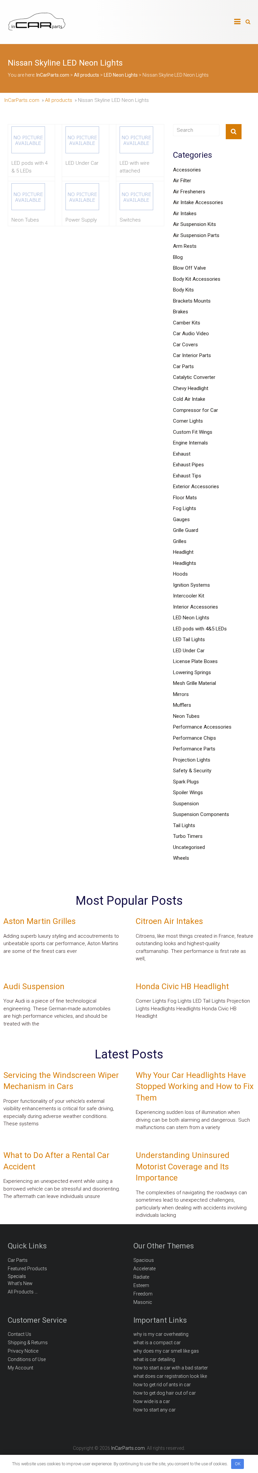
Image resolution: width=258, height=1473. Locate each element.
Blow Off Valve (189, 268)
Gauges (181, 519)
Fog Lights (184, 508)
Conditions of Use (27, 1359)
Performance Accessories (202, 727)
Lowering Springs (192, 672)
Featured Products (27, 1268)
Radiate (141, 1277)
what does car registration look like (170, 1376)
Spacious (143, 1260)
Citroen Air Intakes (169, 921)
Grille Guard (185, 530)
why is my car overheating (160, 1334)
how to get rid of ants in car (162, 1384)
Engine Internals (190, 443)
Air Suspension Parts (196, 235)
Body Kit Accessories (196, 279)
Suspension (186, 804)
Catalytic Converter (194, 377)
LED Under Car (189, 651)
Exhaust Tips (187, 476)
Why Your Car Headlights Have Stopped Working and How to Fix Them (195, 1086)
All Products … (23, 1291)
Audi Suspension (33, 986)
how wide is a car (151, 1401)
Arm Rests (185, 246)
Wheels (181, 858)
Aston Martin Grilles (39, 921)
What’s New (20, 1283)
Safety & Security (192, 771)
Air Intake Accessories (198, 202)
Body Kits (183, 290)
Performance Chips (194, 738)
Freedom (143, 1293)
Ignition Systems (191, 585)
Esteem (141, 1285)
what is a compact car (157, 1342)
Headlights (184, 563)
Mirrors (181, 694)
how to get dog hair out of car (164, 1393)
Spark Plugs (186, 782)
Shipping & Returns (28, 1342)
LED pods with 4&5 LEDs (200, 629)
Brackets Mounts (192, 301)
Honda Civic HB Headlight (182, 986)
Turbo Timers (188, 836)
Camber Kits (186, 323)
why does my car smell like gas (166, 1351)
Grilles (179, 541)
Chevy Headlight (190, 388)
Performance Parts (194, 749)
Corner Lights (188, 421)
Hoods (180, 574)
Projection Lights (191, 760)
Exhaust (181, 454)
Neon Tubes (186, 716)
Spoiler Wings (188, 792)
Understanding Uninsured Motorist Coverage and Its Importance (182, 1167)
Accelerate (144, 1268)
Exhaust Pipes (188, 465)
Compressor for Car (195, 410)
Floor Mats (185, 498)
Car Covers (185, 345)
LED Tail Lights (189, 639)
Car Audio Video (191, 334)
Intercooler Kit (188, 596)
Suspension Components (201, 814)
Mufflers (182, 705)
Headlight (183, 552)
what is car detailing (154, 1359)
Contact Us (19, 1334)
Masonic (142, 1302)
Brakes (180, 312)
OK (238, 1463)
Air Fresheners (189, 192)
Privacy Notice (23, 1351)
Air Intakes (185, 213)
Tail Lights (184, 825)
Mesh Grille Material (194, 683)
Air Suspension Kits (194, 224)
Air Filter (182, 181)
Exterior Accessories (196, 486)
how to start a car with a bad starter (170, 1367)
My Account (20, 1367)
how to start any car (154, 1409)
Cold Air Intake (189, 399)
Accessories (187, 170)
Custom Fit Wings (192, 432)
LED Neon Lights (191, 618)
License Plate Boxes (195, 661)
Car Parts (183, 366)
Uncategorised (189, 847)
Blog (178, 257)
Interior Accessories (195, 607)
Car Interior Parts (192, 355)
